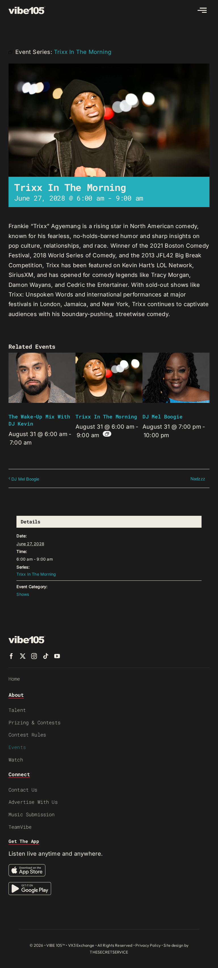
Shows (22, 594)
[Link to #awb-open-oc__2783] (202, 10)
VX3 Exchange (81, 945)
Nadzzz (197, 478)
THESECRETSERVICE (109, 952)
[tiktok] (46, 656)
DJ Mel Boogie (162, 416)
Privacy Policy (148, 945)
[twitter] (23, 656)
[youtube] (57, 656)
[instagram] (34, 656)
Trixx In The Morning (106, 416)
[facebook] (11, 656)
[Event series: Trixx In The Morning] (107, 433)
